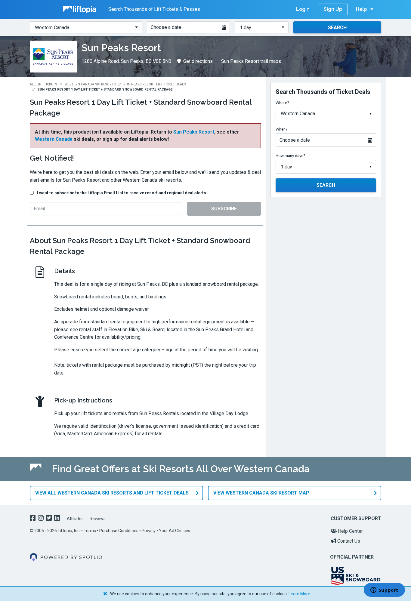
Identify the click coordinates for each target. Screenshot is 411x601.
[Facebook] (33, 519)
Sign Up (333, 9)
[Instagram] (41, 519)
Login (303, 9)
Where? (282, 102)
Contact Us (348, 541)
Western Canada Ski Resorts (90, 84)
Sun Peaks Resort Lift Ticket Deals (154, 84)
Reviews (98, 518)
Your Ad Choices (174, 530)
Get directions (198, 61)
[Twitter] (49, 519)
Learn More (299, 593)
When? (282, 129)
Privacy (149, 530)
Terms (90, 530)
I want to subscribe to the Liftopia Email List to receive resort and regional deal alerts (121, 192)
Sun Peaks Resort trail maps (251, 61)
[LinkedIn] (57, 519)
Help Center (350, 531)
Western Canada (54, 139)
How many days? (290, 155)
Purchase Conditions (118, 530)
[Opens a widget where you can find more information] (384, 590)
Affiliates (75, 518)
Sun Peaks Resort (193, 132)
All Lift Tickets (43, 84)
